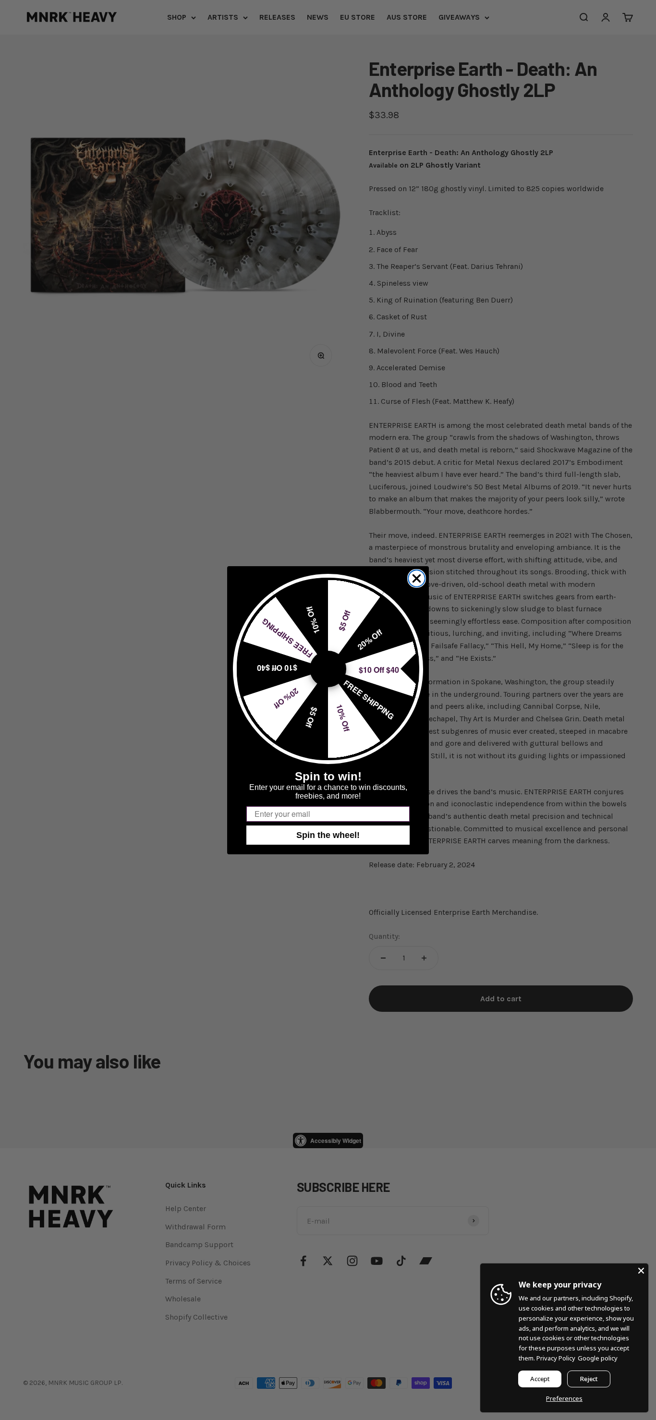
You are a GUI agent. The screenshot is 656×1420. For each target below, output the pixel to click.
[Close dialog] (416, 578)
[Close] (641, 1270)
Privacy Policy (555, 1358)
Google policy (598, 1358)
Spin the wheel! (328, 835)
